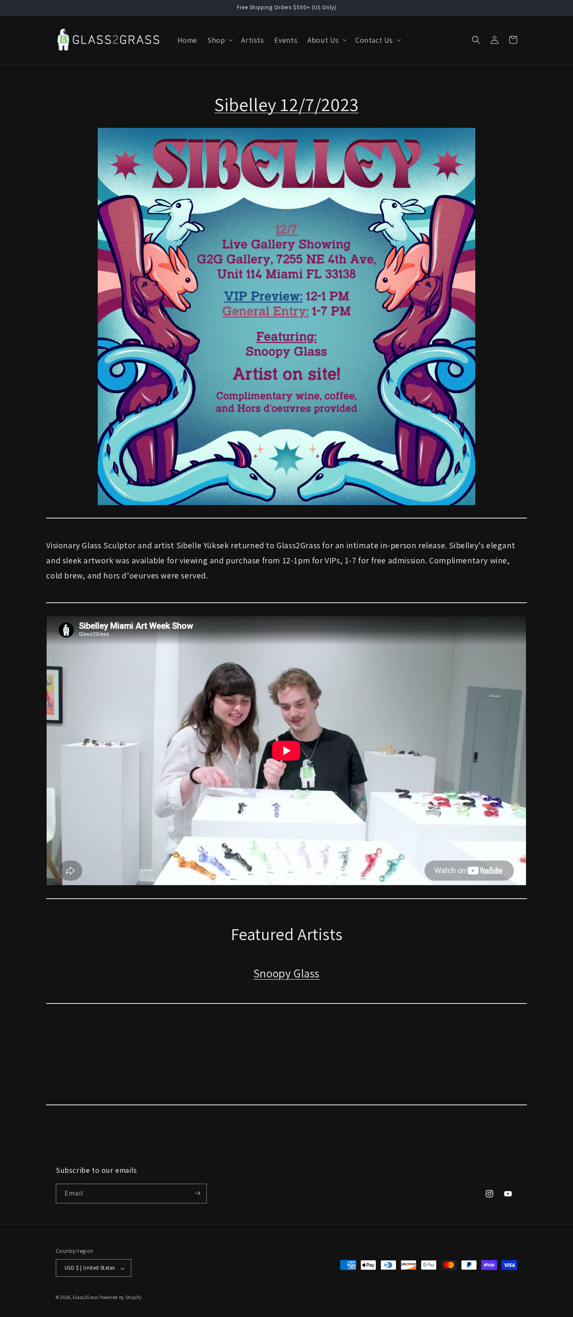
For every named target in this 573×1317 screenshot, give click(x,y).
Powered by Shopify (120, 1298)
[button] (219, 40)
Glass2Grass (86, 1298)
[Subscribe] (197, 1193)
